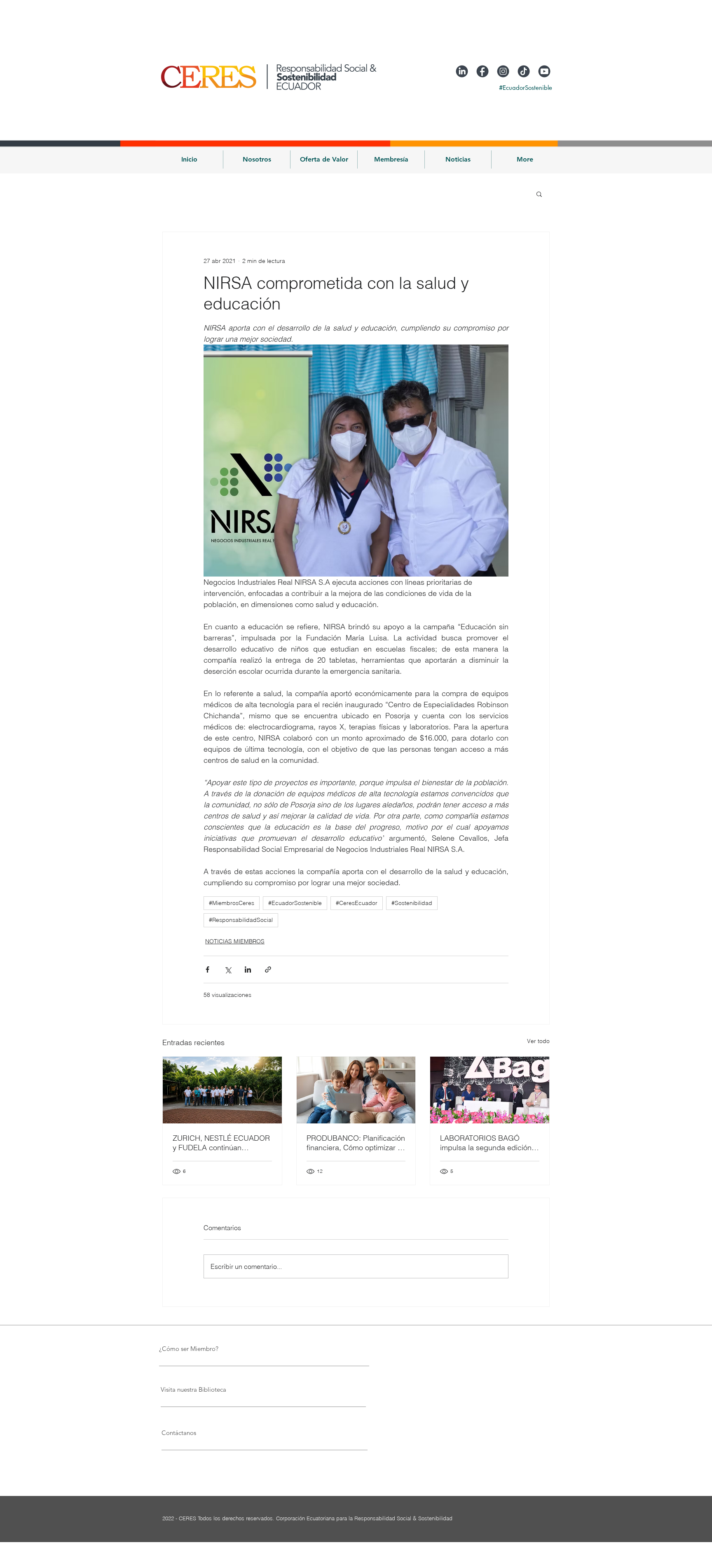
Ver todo (538, 1041)
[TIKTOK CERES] (524, 71)
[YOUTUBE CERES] (544, 71)
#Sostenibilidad (411, 903)
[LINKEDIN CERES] (462, 71)
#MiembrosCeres (231, 903)
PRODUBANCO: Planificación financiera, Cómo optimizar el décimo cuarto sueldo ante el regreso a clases (356, 1142)
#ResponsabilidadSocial (241, 920)
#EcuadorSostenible (295, 903)
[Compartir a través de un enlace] (268, 969)
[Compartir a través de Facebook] (207, 969)
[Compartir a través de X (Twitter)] (228, 969)
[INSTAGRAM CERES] (503, 71)
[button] (256, 159)
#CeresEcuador (356, 903)
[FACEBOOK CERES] (482, 71)
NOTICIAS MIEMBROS (235, 941)
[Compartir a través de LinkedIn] (248, 969)
